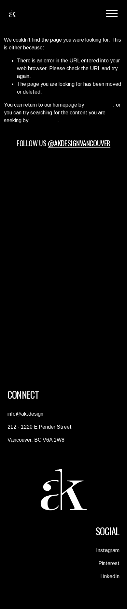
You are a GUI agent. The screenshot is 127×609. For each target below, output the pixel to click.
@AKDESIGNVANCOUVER (79, 143)
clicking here (99, 105)
